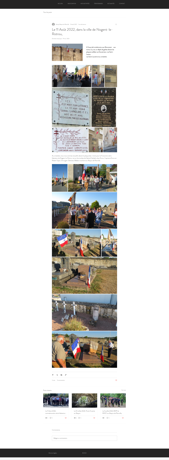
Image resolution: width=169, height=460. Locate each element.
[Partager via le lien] (66, 375)
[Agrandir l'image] (71, 76)
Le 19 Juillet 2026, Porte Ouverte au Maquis (84, 412)
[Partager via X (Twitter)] (57, 375)
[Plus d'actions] (116, 24)
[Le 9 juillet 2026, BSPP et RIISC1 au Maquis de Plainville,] (113, 400)
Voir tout (123, 390)
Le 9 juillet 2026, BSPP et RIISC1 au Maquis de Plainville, (112, 412)
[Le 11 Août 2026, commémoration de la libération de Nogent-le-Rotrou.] (56, 400)
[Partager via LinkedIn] (61, 375)
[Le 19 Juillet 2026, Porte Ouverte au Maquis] (84, 400)
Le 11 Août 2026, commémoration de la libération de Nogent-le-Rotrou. (55, 412)
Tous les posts (47, 12)
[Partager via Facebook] (53, 375)
